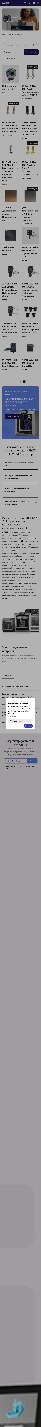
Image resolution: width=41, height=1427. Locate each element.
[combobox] (16, 721)
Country (12, 717)
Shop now (28, 726)
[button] (33, 700)
